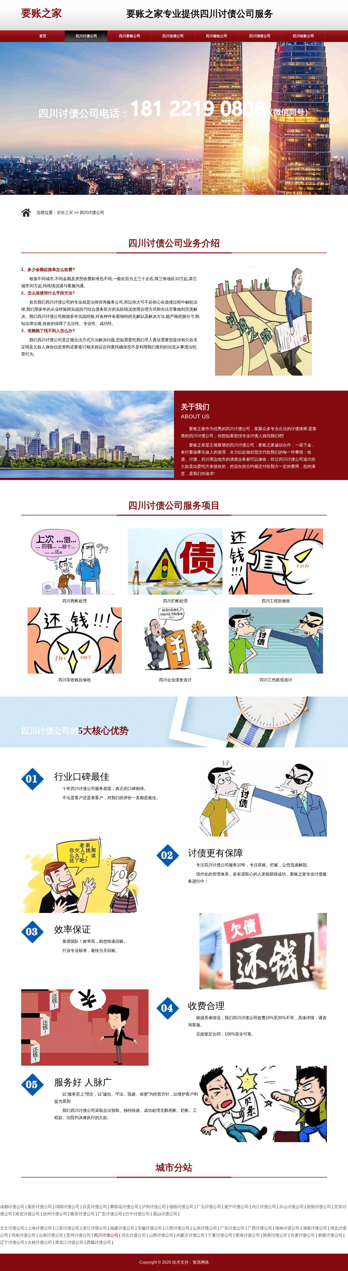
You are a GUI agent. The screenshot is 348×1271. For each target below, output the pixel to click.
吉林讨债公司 (40, 1242)
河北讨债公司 (133, 1235)
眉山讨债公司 (165, 1214)
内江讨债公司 (264, 1207)
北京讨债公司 (12, 1228)
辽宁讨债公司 (12, 1242)
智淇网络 (201, 1262)
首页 (42, 36)
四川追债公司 (173, 36)
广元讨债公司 (209, 1207)
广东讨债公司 (232, 1228)
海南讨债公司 (287, 1228)
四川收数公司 (303, 36)
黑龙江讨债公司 (69, 1242)
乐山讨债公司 (291, 1207)
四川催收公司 (216, 36)
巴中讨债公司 (137, 1214)
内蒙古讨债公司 (190, 1235)
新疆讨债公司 (330, 1235)
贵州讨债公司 (78, 1235)
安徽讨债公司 (150, 1228)
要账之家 (41, 13)
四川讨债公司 (86, 36)
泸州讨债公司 (154, 1207)
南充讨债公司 (27, 1214)
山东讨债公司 (205, 1228)
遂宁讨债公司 (236, 1207)
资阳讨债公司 (319, 1207)
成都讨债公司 (12, 1207)
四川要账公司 (129, 36)
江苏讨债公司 (67, 1228)
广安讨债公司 (110, 1214)
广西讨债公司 (260, 1228)
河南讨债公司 (23, 1235)
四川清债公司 (260, 36)
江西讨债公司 (177, 1228)
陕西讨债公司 (275, 1235)
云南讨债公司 (51, 1235)
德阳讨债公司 (181, 1207)
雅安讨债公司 (82, 1214)
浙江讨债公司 (95, 1228)
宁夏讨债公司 (220, 1235)
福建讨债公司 (122, 1228)
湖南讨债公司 (315, 1228)
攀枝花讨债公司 (124, 1207)
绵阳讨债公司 (67, 1207)
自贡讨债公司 (95, 1207)
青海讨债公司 (247, 1235)
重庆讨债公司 (40, 1207)
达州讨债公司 (55, 1214)
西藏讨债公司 (99, 1242)
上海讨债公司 (40, 1228)
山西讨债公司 (161, 1235)
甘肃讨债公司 (302, 1235)
